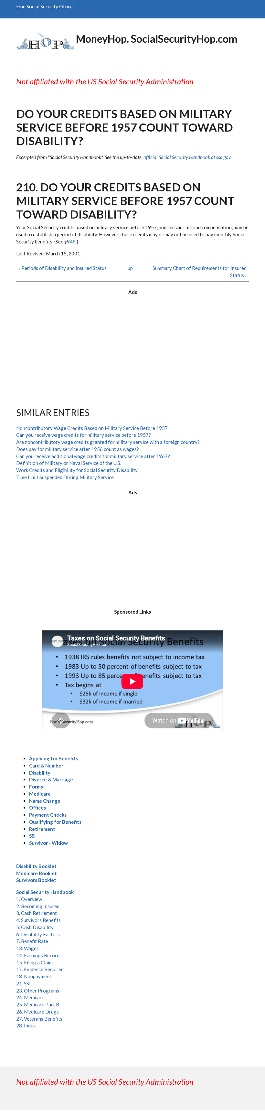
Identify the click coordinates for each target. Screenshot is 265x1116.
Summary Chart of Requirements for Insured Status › (199, 271)
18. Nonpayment (33, 976)
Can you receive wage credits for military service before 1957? (83, 435)
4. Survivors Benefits (38, 920)
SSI (32, 836)
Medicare (40, 794)
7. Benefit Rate (32, 941)
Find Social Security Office (44, 6)
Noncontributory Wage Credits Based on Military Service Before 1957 (92, 428)
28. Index (26, 1025)
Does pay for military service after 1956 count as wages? (77, 449)
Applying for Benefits (53, 758)
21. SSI (23, 983)
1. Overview (29, 899)
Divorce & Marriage (51, 779)
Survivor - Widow (48, 843)
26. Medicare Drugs (37, 1011)
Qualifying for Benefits (55, 822)
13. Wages (27, 948)
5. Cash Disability (35, 927)
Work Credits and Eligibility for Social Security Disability (77, 470)
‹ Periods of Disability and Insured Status (63, 268)
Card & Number (46, 765)
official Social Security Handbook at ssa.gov (186, 157)
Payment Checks (48, 815)
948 (71, 241)
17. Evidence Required (40, 969)
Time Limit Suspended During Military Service (65, 477)
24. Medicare (30, 997)
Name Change (44, 801)
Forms (36, 786)
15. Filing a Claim (34, 962)
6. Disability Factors (38, 934)
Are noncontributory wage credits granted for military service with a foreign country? (108, 442)
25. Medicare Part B (37, 1004)
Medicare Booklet (36, 873)
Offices (37, 807)
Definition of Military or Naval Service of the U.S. (68, 463)
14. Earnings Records (39, 955)
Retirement (42, 829)
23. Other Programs (37, 990)
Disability (39, 773)
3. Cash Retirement (36, 913)
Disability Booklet (36, 866)
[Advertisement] (132, 345)
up (130, 268)
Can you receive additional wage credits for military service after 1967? (93, 456)
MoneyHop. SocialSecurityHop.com (157, 38)
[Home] (45, 40)
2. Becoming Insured (37, 906)
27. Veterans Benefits (39, 1019)
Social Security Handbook (45, 892)
